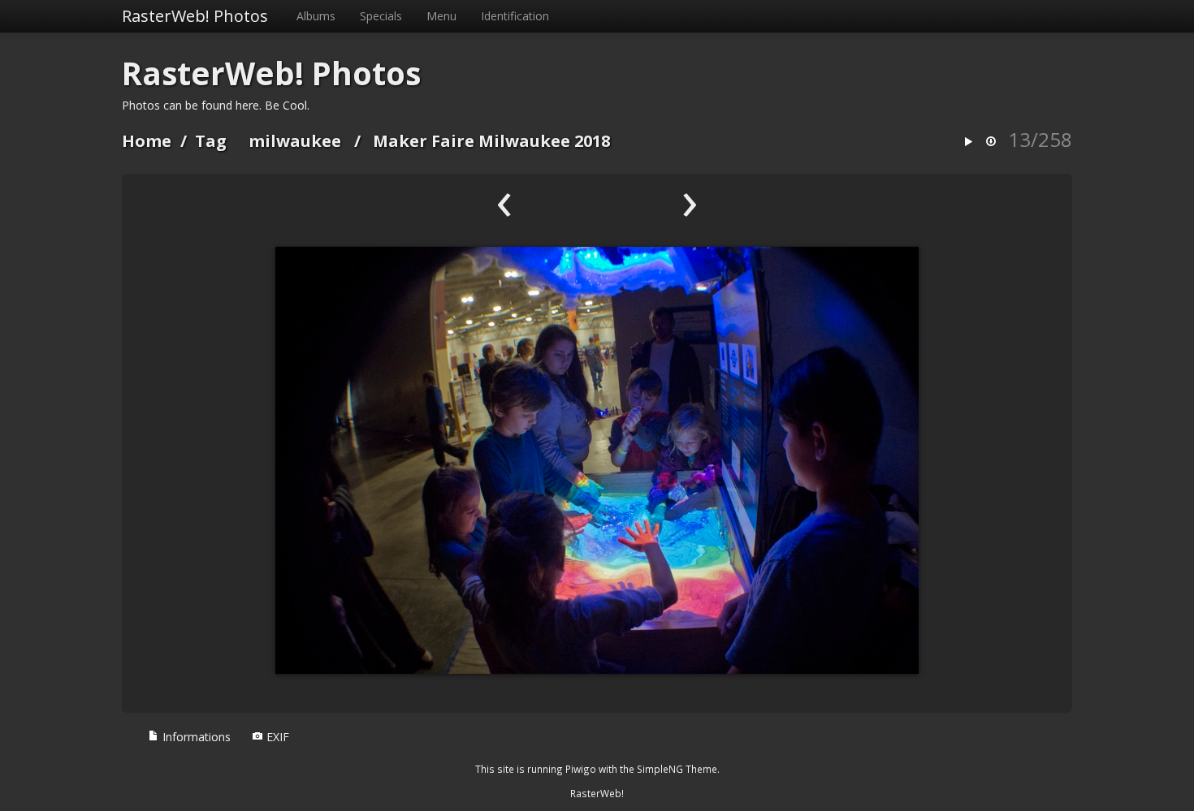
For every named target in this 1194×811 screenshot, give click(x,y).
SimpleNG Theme (677, 768)
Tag (211, 141)
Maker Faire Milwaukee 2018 (491, 141)
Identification (515, 16)
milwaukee (295, 141)
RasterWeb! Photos (195, 16)
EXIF (276, 736)
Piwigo (580, 768)
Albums (315, 16)
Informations (195, 736)
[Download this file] (991, 142)
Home (146, 141)
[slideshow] (968, 142)
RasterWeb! (597, 793)
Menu (441, 16)
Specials (381, 16)
